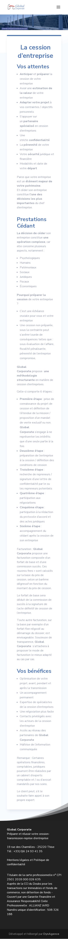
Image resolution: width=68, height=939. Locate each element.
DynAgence (51, 934)
